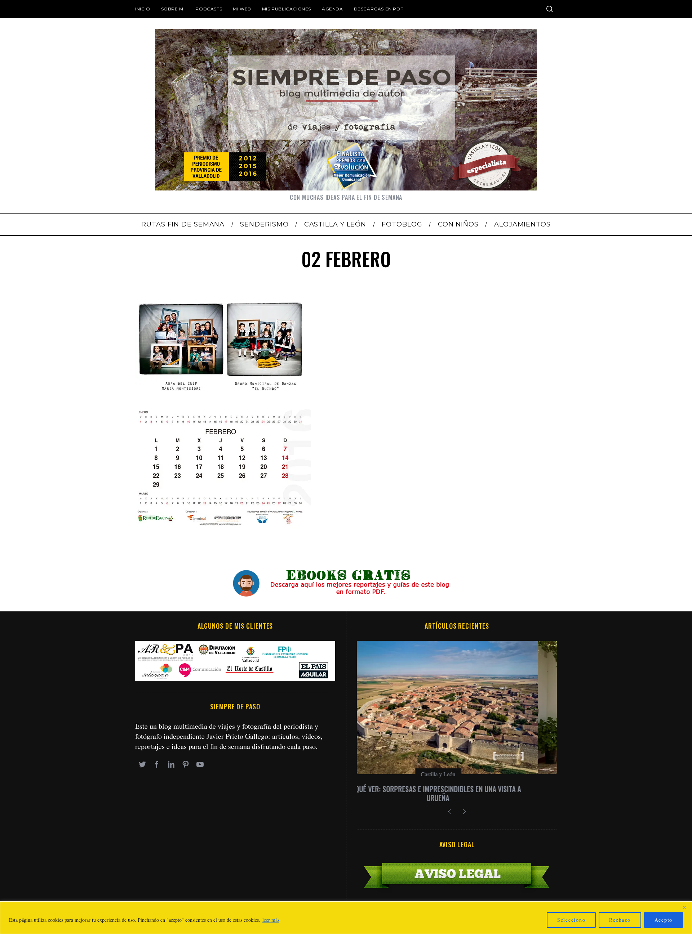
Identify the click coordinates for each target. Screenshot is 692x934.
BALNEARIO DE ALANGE (457, 788)
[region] (346, 917)
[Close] (684, 907)
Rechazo (619, 919)
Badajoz (457, 774)
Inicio (142, 9)
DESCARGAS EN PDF (378, 9)
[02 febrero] (223, 530)
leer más (270, 919)
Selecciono (571, 919)
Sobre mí (173, 9)
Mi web (242, 9)
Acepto (664, 919)
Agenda (332, 9)
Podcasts (208, 9)
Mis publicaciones (286, 9)
